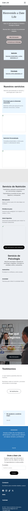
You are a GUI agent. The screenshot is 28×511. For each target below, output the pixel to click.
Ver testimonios (14, 391)
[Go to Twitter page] (13, 491)
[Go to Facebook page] (3, 491)
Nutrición (14, 53)
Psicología (14, 71)
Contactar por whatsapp (14, 42)
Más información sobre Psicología (14, 318)
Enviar (14, 473)
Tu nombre (5, 465)
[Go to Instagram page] (6, 491)
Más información (14, 37)
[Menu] (25, 2)
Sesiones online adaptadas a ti (14, 73)
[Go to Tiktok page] (9, 491)
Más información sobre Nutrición (14, 247)
